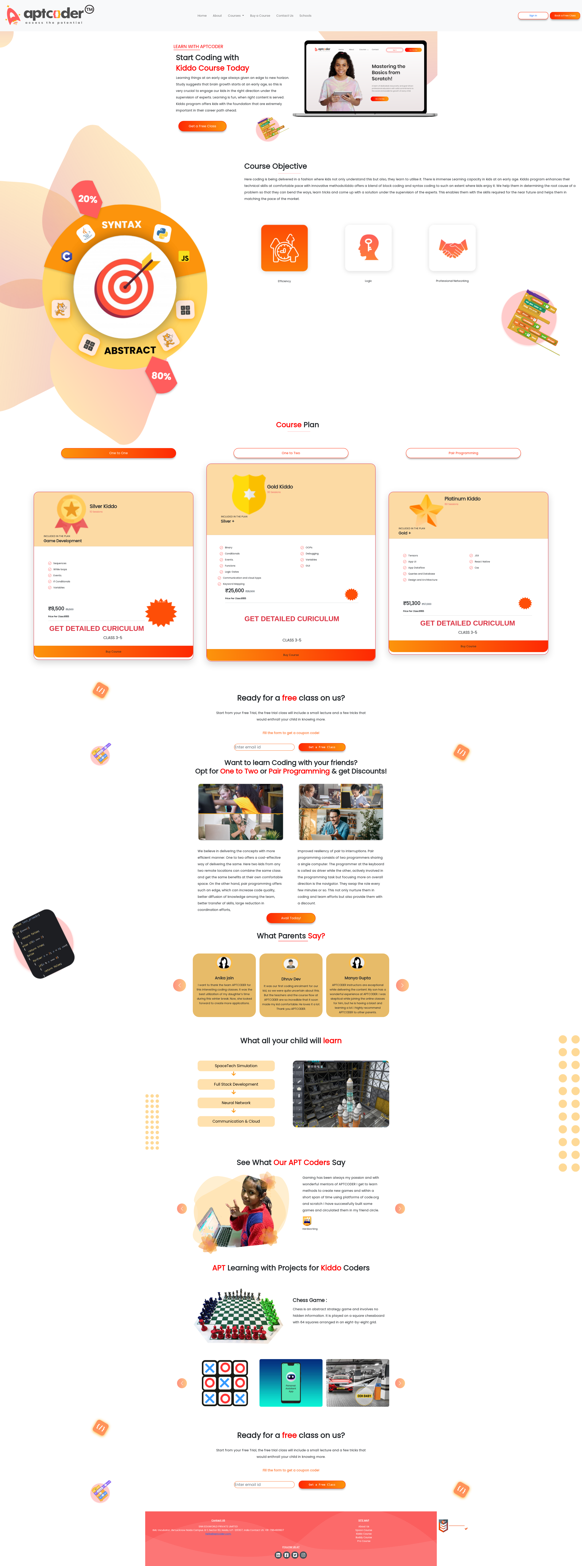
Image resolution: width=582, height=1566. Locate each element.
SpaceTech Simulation (236, 1065)
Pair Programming (463, 453)
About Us (363, 1526)
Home (202, 16)
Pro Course (363, 1541)
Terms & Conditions (72, 1537)
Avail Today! (291, 918)
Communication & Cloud (236, 1121)
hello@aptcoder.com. (218, 1534)
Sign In (533, 15)
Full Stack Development (236, 1084)
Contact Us (284, 16)
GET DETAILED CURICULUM (96, 628)
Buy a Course (260, 16)
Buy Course (113, 651)
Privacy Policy (73, 1534)
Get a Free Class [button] (322, 747)
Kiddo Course (364, 1534)
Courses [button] (234, 16)
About (217, 16)
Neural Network (236, 1102)
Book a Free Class (565, 15)
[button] (179, 985)
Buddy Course (364, 1537)
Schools (305, 16)
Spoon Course (363, 1530)
